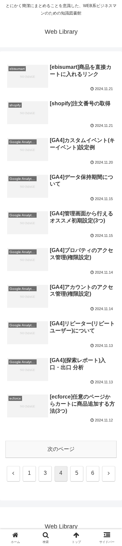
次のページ (61, 449)
